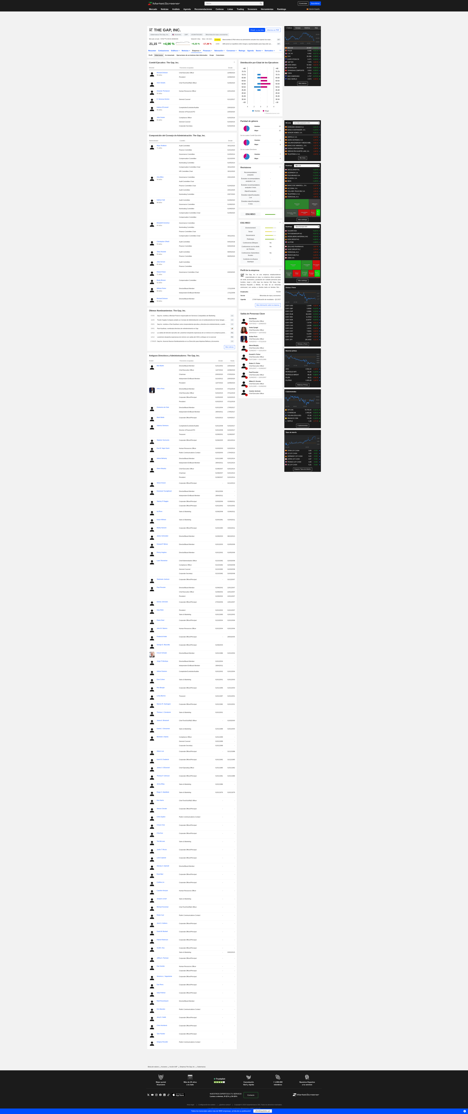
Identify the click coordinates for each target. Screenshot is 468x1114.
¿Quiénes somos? (225, 1105)
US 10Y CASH (292, 453)
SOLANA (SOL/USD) (294, 415)
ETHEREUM (292, 413)
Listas (230, 9)
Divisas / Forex (291, 287)
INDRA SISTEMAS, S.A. (295, 140)
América (307, 28)
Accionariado (169, 55)
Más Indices (303, 83)
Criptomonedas (291, 392)
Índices (289, 28)
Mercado (153, 9)
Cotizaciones (163, 51)
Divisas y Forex (302, 344)
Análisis (176, 9)
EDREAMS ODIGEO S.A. (296, 127)
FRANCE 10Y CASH (294, 462)
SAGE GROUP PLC (294, 249)
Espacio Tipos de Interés (302, 469)
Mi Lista (288, 123)
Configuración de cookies (206, 1105)
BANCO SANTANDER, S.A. (297, 130)
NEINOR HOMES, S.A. (295, 133)
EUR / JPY (289, 339)
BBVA (289, 181)
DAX (289, 56)
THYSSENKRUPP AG (295, 234)
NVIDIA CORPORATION (295, 148)
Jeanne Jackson (254, 391)
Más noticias (229, 347)
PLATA (288, 377)
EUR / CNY (289, 331)
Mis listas (303, 158)
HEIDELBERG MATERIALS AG (298, 236)
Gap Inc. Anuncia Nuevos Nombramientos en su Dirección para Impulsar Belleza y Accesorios (188, 341)
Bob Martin (253, 319)
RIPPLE (290, 421)
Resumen (152, 51)
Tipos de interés (291, 432)
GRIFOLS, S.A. (292, 137)
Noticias (164, 9)
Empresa (196, 51)
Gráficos (175, 51)
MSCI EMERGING (293, 76)
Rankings (281, 9)
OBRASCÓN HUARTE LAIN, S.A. (298, 151)
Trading (240, 9)
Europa (298, 28)
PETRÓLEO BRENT (292, 375)
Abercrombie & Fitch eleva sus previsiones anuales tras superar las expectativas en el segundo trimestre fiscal (247, 39)
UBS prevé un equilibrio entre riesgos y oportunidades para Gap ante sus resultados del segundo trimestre (247, 44)
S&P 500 (290, 62)
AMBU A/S (291, 258)
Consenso (231, 51)
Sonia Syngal (253, 327)
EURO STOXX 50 (293, 59)
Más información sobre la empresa (267, 305)
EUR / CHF (289, 311)
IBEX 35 (290, 48)
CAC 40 (290, 53)
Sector (259, 51)
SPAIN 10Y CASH (293, 450)
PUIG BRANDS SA (294, 175)
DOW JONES (292, 65)
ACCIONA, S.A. (293, 188)
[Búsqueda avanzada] (260, 3)
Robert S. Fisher (254, 363)
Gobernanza (159, 55)
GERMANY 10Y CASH (295, 456)
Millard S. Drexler (255, 381)
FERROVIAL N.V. (293, 197)
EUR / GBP (289, 308)
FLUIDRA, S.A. (292, 178)
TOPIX (290, 73)
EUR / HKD (289, 334)
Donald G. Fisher (254, 354)
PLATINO (289, 380)
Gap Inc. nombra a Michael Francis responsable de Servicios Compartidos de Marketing (186, 316)
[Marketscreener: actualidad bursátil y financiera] (163, 3)
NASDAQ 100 (292, 68)
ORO (287, 369)
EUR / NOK (289, 320)
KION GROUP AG (293, 239)
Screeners (252, 9)
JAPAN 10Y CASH (294, 459)
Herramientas (267, 9)
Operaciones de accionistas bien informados (191, 55)
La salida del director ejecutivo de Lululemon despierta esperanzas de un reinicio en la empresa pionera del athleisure (192, 333)
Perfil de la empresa (249, 270)
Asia (316, 28)
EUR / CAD (289, 325)
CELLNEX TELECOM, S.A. (296, 191)
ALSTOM (290, 242)
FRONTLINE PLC (293, 255)
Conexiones (220, 55)
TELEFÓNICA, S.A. (294, 154)
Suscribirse (315, 3)
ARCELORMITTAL (294, 170)
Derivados (269, 51)
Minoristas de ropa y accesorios (270, 295)
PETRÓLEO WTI (291, 372)
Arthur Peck (253, 336)
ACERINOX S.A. (293, 173)
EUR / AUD (289, 328)
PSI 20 (290, 51)
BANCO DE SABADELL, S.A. (297, 145)
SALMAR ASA (292, 231)
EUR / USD (289, 305)
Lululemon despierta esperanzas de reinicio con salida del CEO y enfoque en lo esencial (186, 337)
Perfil (150, 55)
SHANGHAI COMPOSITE (296, 70)
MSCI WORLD (292, 79)
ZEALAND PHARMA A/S (295, 246)
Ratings (242, 51)
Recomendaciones (203, 9)
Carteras (220, 9)
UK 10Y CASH (292, 465)
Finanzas (207, 51)
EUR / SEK (289, 317)
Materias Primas (302, 385)
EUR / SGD (289, 337)
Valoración (219, 51)
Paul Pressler (253, 372)
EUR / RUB (289, 314)
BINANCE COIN (293, 418)
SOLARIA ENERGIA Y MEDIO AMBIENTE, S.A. (300, 143)
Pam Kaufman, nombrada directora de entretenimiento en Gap (177, 328)
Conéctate (303, 3)
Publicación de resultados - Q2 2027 (269, 299)
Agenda (187, 9)
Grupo (212, 55)
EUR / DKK (289, 323)
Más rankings (302, 219)
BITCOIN (290, 410)
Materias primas (291, 351)
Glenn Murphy (254, 345)
